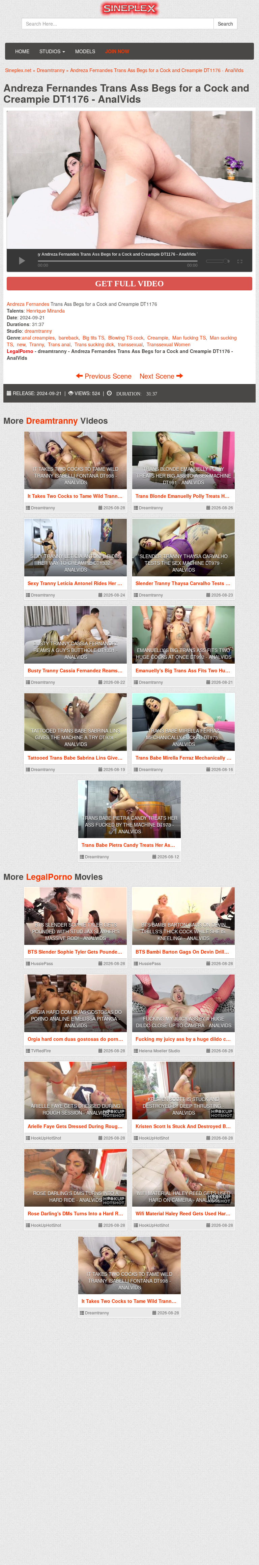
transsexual (130, 344)
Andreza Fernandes (28, 303)
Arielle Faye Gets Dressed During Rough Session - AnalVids (75, 1109)
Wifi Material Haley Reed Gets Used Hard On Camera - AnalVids (183, 1196)
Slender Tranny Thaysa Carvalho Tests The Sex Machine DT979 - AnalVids (184, 563)
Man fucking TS (189, 337)
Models (85, 51)
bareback (69, 337)
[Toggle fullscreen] (239, 260)
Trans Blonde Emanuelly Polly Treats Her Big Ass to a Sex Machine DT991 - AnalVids (183, 476)
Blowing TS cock (125, 337)
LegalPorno (49, 876)
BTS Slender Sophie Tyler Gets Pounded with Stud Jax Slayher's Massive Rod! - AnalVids (75, 931)
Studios (50, 51)
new (21, 344)
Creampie (157, 337)
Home (22, 51)
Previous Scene (108, 376)
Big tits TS (93, 337)
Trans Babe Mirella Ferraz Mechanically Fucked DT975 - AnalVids (183, 737)
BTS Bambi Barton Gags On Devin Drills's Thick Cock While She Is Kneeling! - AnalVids (183, 931)
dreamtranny (38, 330)
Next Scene (158, 376)
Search (225, 23)
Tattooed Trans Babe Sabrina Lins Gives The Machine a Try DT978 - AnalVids (75, 737)
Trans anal (59, 344)
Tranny (36, 344)
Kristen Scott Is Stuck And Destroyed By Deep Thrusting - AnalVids (183, 1106)
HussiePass (41, 963)
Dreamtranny (52, 420)
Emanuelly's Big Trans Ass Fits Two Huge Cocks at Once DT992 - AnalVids (183, 653)
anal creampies (38, 337)
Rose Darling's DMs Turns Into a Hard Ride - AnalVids (75, 1196)
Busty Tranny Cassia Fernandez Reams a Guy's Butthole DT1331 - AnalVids (75, 650)
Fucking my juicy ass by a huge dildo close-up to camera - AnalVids (183, 1022)
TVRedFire (40, 1050)
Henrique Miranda (45, 310)
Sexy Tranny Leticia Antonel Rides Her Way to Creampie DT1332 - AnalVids (75, 563)
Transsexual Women (169, 344)
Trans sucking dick (94, 344)
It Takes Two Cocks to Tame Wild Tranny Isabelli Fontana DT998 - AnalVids (75, 476)
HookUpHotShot (45, 1138)
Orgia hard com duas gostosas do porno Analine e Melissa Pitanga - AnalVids (76, 1019)
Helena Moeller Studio (159, 1050)
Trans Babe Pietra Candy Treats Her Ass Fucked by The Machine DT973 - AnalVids (129, 825)
